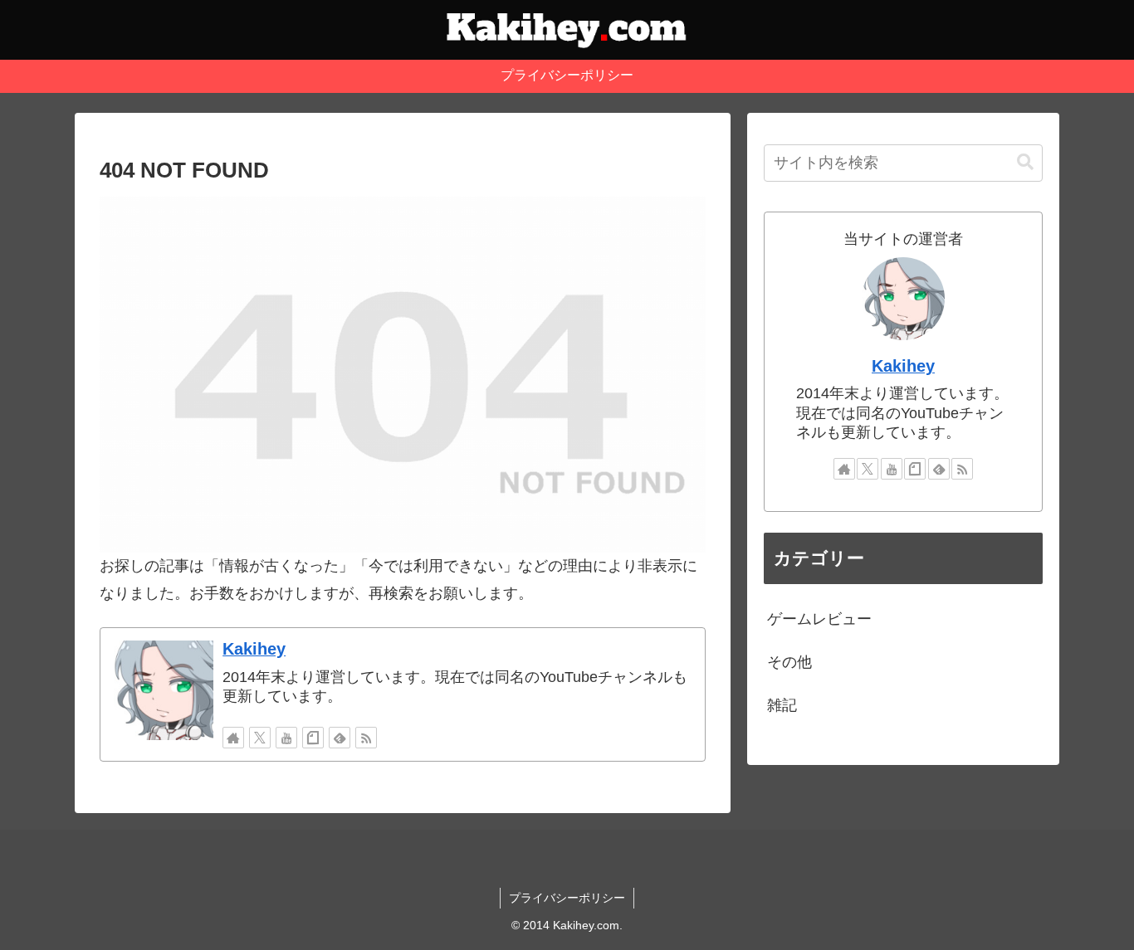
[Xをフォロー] (260, 737)
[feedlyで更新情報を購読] (339, 737)
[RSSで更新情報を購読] (366, 737)
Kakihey (254, 649)
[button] (1025, 162)
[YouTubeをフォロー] (286, 737)
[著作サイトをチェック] (233, 737)
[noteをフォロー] (313, 737)
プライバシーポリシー (567, 897)
